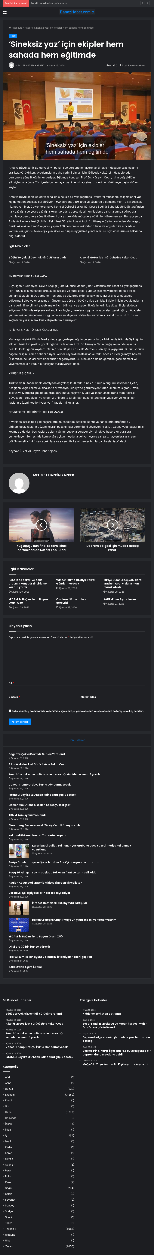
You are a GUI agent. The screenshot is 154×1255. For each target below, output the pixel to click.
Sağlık (8, 1187)
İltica (8, 1129)
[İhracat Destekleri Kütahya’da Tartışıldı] (19, 908)
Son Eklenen (77, 740)
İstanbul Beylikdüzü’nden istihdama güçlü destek (42, 795)
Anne (8, 1082)
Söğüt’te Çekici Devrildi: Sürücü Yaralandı (37, 257)
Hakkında (10, 1117)
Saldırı (8, 1193)
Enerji (8, 1100)
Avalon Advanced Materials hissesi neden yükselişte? (45, 883)
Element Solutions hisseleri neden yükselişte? (40, 805)
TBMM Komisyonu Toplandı (27, 815)
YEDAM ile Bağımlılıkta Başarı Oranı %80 (28, 601)
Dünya (9, 1088)
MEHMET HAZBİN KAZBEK (53, 475)
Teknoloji (10, 1228)
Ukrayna (10, 1234)
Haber (28, 27)
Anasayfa (16, 27)
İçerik (8, 1123)
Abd (7, 1077)
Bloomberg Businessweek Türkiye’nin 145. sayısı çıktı (44, 825)
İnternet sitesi (88, 696)
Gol (7, 1106)
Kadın (8, 1147)
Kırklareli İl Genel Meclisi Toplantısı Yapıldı (37, 835)
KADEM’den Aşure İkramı (120, 599)
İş (6, 1135)
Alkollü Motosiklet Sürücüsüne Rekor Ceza (108, 257)
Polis (8, 1176)
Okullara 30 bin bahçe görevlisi (71, 601)
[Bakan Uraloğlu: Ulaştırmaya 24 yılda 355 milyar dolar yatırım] (19, 925)
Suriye (9, 1211)
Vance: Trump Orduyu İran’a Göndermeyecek (75, 581)
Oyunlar (9, 1164)
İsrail (8, 1141)
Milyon (9, 1158)
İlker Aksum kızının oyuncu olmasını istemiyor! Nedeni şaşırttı (50, 957)
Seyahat (10, 1199)
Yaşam (9, 1246)
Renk (8, 1182)
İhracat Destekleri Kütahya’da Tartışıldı (59, 903)
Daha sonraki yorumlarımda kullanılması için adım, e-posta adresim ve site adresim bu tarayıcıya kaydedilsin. (78, 710)
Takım (8, 1223)
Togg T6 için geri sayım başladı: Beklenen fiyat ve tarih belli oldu (52, 872)
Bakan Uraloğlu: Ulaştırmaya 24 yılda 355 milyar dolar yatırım (74, 920)
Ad (11, 682)
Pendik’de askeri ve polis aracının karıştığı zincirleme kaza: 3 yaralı (69, 3)
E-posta (14, 696)
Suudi (8, 1217)
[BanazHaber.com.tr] (77, 11)
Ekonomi (10, 1094)
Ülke (7, 1240)
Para (8, 1170)
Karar (8, 1152)
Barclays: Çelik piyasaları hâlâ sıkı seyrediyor (39, 893)
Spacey (9, 1205)
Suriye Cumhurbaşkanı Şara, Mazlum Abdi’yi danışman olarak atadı (122, 583)
